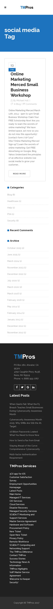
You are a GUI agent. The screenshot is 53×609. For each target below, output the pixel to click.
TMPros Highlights (19, 569)
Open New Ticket (18, 535)
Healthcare (12, 201)
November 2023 (15, 267)
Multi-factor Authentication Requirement (23, 456)
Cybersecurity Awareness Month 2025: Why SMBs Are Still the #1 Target (26, 423)
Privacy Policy (16, 538)
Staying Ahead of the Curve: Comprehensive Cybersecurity (25, 447)
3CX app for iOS (17, 474)
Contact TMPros (18, 555)
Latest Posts (16, 491)
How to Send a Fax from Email (25, 440)
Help (9, 207)
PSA (9, 214)
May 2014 (12, 306)
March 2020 (13, 287)
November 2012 (15, 332)
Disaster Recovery (19, 508)
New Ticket (15, 531)
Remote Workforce (19, 542)
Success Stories (17, 558)
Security (11, 220)
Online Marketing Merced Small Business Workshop (24, 85)
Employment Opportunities (23, 484)
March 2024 (13, 261)
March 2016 (13, 293)
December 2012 (15, 326)
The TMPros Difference (21, 552)
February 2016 (14, 300)
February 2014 (14, 313)
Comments (31, 104)
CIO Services (16, 501)
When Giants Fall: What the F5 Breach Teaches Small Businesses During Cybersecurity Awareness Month (26, 409)
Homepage (15, 487)
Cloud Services (17, 504)
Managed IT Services (20, 497)
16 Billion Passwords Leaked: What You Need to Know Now (24, 433)
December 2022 (15, 274)
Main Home (15, 494)
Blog (18, 104)
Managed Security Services (23, 511)
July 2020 (12, 280)
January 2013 (13, 319)
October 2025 (14, 248)
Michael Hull (22, 100)
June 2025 (12, 254)
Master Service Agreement (23, 521)
